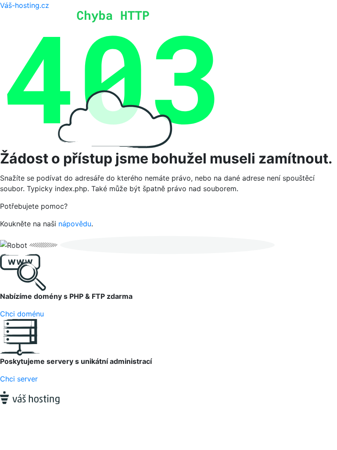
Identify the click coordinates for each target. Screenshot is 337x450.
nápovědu (74, 223)
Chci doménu (22, 313)
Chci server (19, 378)
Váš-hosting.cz (24, 5)
